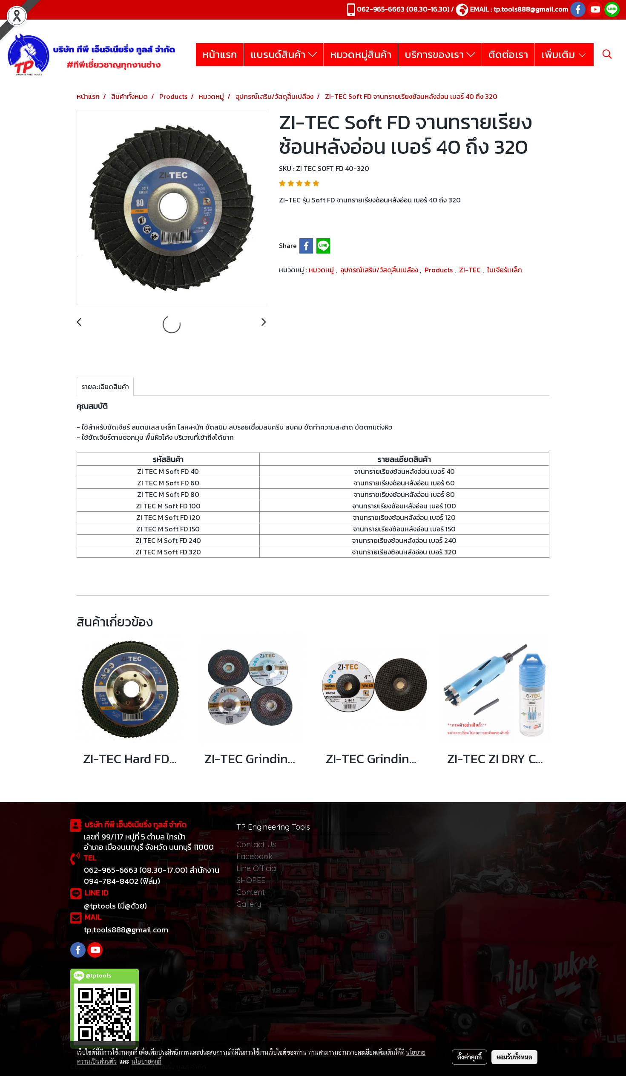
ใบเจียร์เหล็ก (504, 270)
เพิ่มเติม (559, 54)
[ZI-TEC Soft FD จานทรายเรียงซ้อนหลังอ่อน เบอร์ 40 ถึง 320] (171, 208)
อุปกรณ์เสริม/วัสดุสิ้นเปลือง (380, 270)
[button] (607, 54)
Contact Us (256, 844)
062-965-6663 (381, 9)
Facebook (254, 856)
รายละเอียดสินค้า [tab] (105, 386)
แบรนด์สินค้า (279, 54)
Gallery (248, 904)
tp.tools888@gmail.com (531, 9)
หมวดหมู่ (322, 270)
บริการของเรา (435, 54)
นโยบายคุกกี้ (146, 1061)
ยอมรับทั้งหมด (514, 1057)
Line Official (257, 868)
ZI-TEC (470, 270)
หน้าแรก (219, 54)
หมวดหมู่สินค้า (360, 54)
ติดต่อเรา (508, 54)
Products (439, 270)
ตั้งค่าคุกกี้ (469, 1057)
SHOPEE (250, 880)
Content (250, 892)
